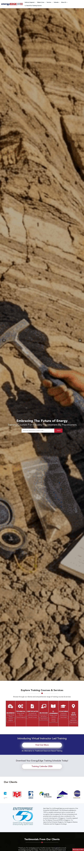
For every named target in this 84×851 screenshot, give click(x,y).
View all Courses (32, 717)
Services (49, 2)
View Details (44, 718)
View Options (73, 722)
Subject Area (40, 2)
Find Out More (42, 745)
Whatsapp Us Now (78, 849)
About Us (63, 2)
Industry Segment (30, 2)
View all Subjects (10, 719)
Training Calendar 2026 (42, 766)
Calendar (56, 2)
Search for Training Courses (34, 5)
